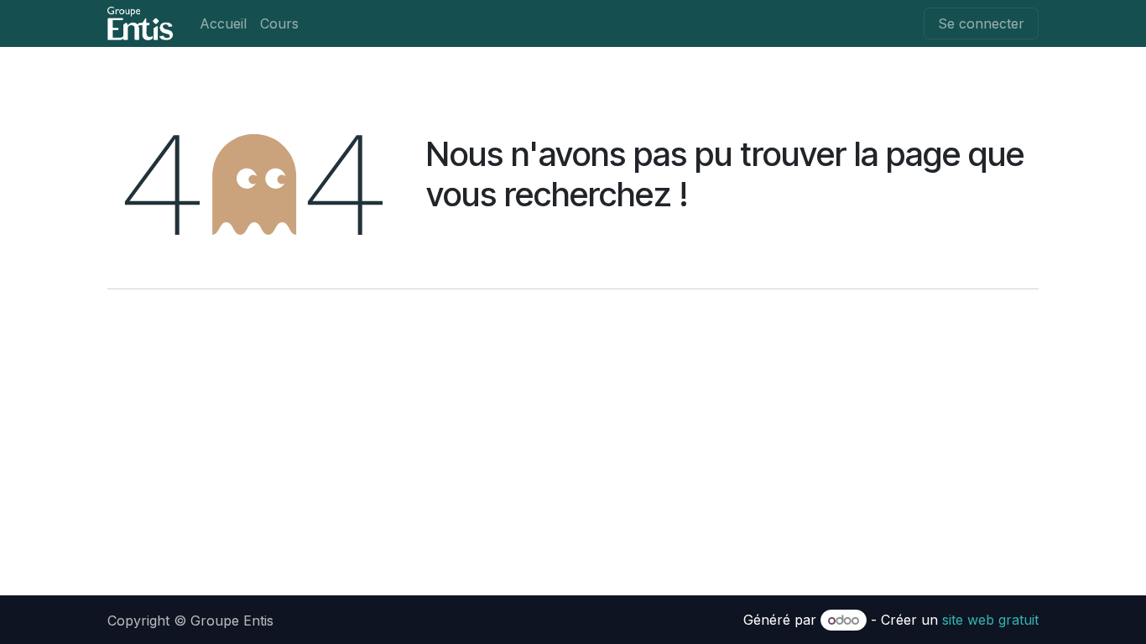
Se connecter (981, 23)
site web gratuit (990, 619)
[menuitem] (223, 23)
